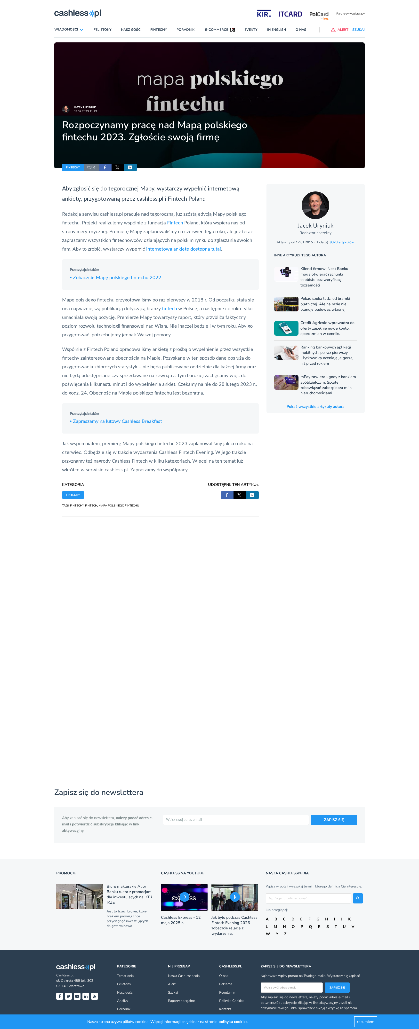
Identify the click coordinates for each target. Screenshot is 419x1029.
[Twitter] (68, 996)
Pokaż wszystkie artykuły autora (316, 406)
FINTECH (91, 505)
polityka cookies (233, 1021)
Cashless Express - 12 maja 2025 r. (181, 920)
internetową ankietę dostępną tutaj (183, 249)
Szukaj (173, 992)
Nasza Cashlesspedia (184, 976)
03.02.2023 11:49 (85, 111)
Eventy (251, 29)
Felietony (103, 29)
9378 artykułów (342, 242)
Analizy (122, 1000)
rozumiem (365, 1021)
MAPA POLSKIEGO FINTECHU (119, 505)
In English (276, 29)
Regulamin (227, 992)
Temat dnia (125, 976)
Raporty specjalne (181, 1000)
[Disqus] (160, 577)
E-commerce (216, 29)
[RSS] (94, 996)
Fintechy (158, 29)
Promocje (66, 873)
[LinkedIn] (85, 996)
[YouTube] (77, 996)
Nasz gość (131, 29)
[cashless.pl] (77, 13)
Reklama (225, 984)
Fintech (177, 199)
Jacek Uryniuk (85, 107)
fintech (170, 308)
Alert (172, 984)
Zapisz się (337, 987)
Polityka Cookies (231, 1000)
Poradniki (186, 29)
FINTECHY (73, 167)
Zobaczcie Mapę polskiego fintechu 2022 (115, 277)
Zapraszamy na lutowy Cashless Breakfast (116, 421)
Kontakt (225, 1009)
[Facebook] (59, 996)
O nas (301, 29)
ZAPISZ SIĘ (334, 820)
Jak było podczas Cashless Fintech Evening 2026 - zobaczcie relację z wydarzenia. (234, 925)
